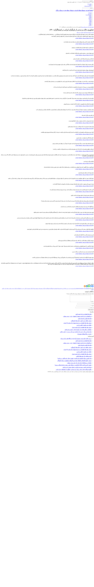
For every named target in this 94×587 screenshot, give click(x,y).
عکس (3, 288)
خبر (23, 288)
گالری (90, 22)
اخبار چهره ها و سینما (85, 27)
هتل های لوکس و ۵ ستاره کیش (84, 318)
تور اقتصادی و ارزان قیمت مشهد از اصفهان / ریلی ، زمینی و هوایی (77, 316)
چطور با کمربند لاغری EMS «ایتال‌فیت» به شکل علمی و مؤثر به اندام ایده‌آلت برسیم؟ (73, 365)
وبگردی (90, 25)
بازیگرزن (25, 288)
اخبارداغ (90, 12)
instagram (81, 288)
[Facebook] (93, 286)
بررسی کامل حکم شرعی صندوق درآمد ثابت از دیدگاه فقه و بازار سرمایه (75, 338)
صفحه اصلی (91, 27)
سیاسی (90, 15)
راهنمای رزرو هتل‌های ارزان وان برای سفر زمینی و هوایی (79, 362)
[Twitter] (91, 286)
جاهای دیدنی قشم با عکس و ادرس (84, 325)
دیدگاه (92, 301)
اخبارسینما (60, 288)
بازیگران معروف (30, 288)
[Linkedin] (87, 286)
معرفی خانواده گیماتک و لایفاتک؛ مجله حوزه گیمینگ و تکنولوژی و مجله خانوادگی (74, 360)
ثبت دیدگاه (79, 32)
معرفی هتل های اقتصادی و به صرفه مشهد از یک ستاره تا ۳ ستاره (77, 323)
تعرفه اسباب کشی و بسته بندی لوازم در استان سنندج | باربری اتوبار (77, 367)
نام (93, 303)
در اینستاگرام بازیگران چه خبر (16, 288)
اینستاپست (56, 288)
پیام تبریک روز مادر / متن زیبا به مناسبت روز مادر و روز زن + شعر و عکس (75, 331)
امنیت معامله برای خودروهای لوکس (83, 356)
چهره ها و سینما (88, 14)
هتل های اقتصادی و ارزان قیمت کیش (83, 314)
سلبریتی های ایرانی (7, 288)
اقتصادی (89, 17)
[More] (85, 286)
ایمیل (92, 305)
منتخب (90, 24)
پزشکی (90, 23)
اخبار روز (89, 13)
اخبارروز (63, 288)
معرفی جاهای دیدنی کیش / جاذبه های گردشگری (81, 320)
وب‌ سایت (92, 307)
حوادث (90, 16)
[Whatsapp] (89, 286)
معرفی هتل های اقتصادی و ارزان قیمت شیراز (81, 327)
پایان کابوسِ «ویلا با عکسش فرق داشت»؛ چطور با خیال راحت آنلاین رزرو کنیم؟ (74, 358)
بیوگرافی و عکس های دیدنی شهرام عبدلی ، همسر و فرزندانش (78, 329)
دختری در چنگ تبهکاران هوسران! (84, 334)
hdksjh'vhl (78, 288)
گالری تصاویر (83, 32)
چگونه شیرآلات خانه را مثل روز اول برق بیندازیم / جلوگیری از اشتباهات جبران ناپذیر (73, 369)
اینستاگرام (52, 288)
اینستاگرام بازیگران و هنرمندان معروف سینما (41, 288)
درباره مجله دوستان (87, 6)
